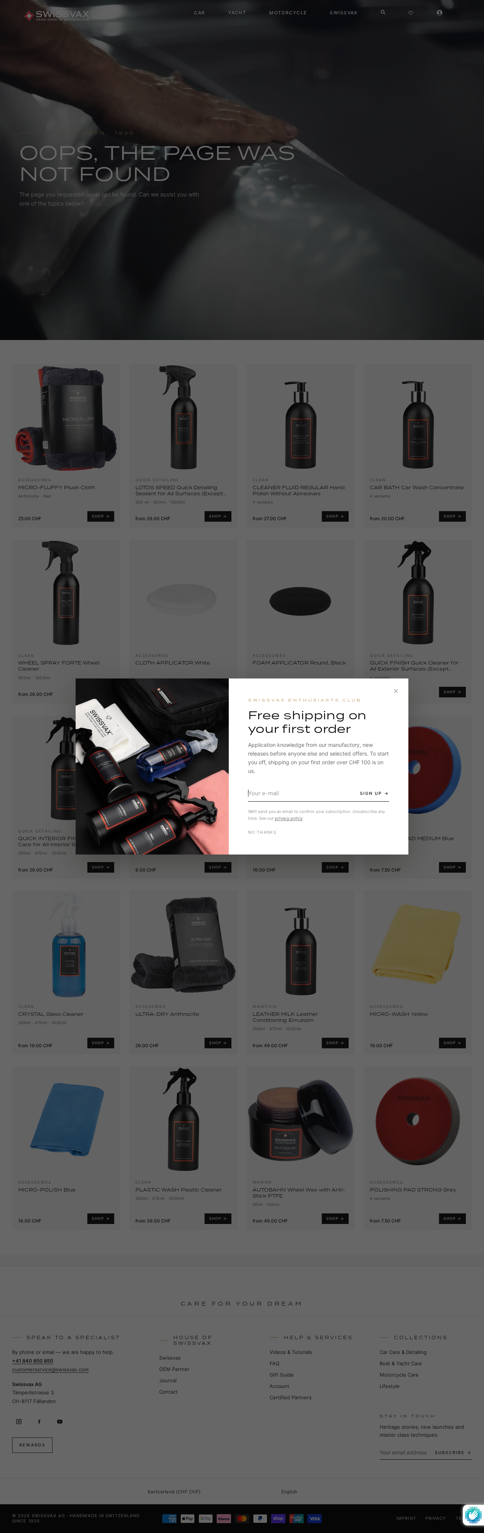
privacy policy (288, 818)
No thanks (262, 832)
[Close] (396, 691)
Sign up (371, 793)
